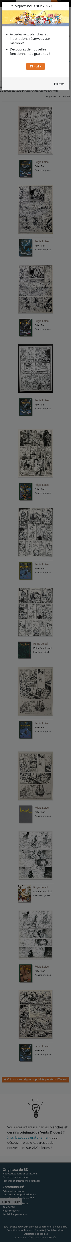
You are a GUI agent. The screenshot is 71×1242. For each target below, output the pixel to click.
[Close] (65, 6)
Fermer (59, 84)
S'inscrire (35, 66)
